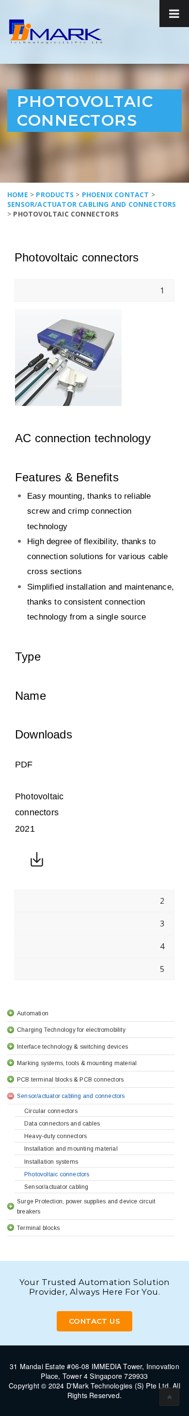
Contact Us (94, 1321)
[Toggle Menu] (174, 13)
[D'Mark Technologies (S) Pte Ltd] (55, 31)
